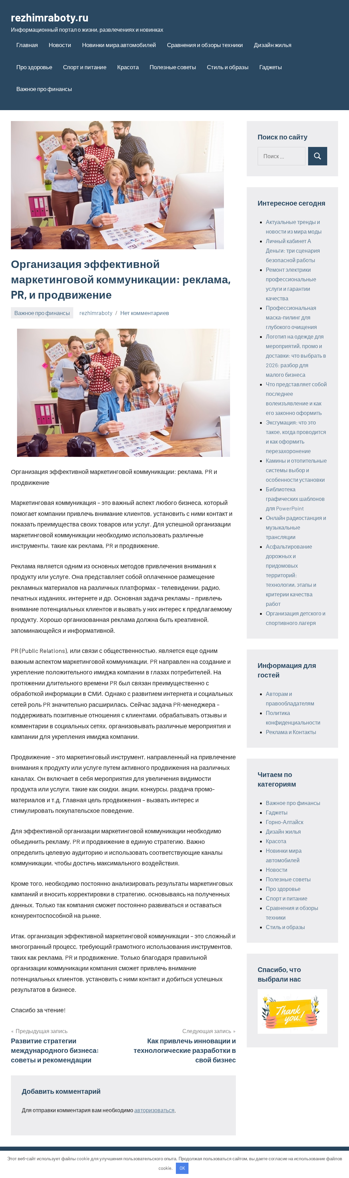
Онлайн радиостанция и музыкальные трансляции (296, 527)
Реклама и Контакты (291, 732)
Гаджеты (270, 66)
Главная (27, 44)
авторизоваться (154, 1110)
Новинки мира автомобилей (119, 44)
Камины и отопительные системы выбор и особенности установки (296, 470)
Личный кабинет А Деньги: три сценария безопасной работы (293, 250)
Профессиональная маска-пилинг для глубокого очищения (291, 317)
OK (182, 1168)
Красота (128, 66)
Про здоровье (34, 66)
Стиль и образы (227, 66)
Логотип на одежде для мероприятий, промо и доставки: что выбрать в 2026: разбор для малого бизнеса (296, 355)
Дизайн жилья (272, 44)
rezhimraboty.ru (49, 17)
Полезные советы (173, 66)
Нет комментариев (144, 312)
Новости (60, 44)
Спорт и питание (84, 66)
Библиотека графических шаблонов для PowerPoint (295, 498)
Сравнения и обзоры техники (205, 44)
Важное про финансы (44, 88)
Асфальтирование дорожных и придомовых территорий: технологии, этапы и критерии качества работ (291, 575)
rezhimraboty (95, 312)
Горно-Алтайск (284, 822)
